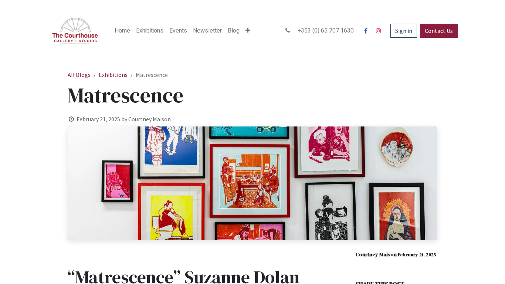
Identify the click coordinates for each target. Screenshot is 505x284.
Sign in (403, 30)
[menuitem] (122, 30)
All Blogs (79, 74)
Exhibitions (113, 74)
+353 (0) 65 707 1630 (323, 30)
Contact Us (439, 30)
